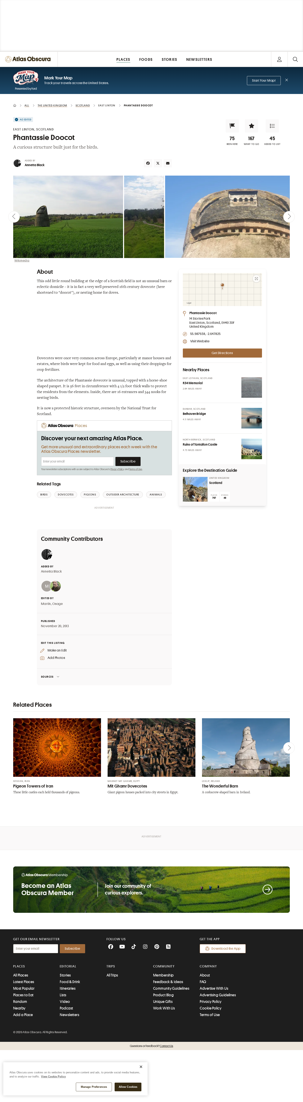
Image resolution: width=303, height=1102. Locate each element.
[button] (232, 126)
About (205, 975)
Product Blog (163, 995)
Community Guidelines (171, 988)
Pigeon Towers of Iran (33, 786)
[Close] (141, 1066)
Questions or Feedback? (151, 1045)
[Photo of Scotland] (195, 489)
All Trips (112, 975)
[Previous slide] (14, 217)
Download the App (226, 948)
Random (20, 1001)
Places (19, 966)
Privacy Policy (117, 469)
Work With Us (164, 1008)
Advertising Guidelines (218, 995)
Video (65, 1001)
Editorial (68, 966)
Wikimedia (21, 260)
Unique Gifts (163, 1001)
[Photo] (251, 387)
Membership (163, 975)
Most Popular (23, 988)
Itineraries (67, 988)
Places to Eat (23, 995)
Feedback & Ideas (168, 981)
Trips (111, 966)
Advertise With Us (214, 988)
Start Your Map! (264, 80)
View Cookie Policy (53, 1076)
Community (164, 966)
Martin (46, 604)
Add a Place (23, 1014)
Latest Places (23, 981)
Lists (63, 995)
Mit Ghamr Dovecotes (127, 786)
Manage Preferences (94, 1086)
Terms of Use (135, 469)
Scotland (215, 483)
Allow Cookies (128, 1086)
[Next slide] (289, 217)
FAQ (203, 981)
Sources (47, 676)
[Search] (295, 59)
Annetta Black (35, 165)
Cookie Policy (210, 1008)
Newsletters (69, 1014)
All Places (20, 975)
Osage (57, 604)
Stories (65, 975)
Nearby (19, 1008)
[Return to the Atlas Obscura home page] (29, 59)
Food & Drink (70, 981)
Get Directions (222, 353)
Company (208, 966)
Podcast (66, 1008)
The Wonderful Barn (220, 786)
